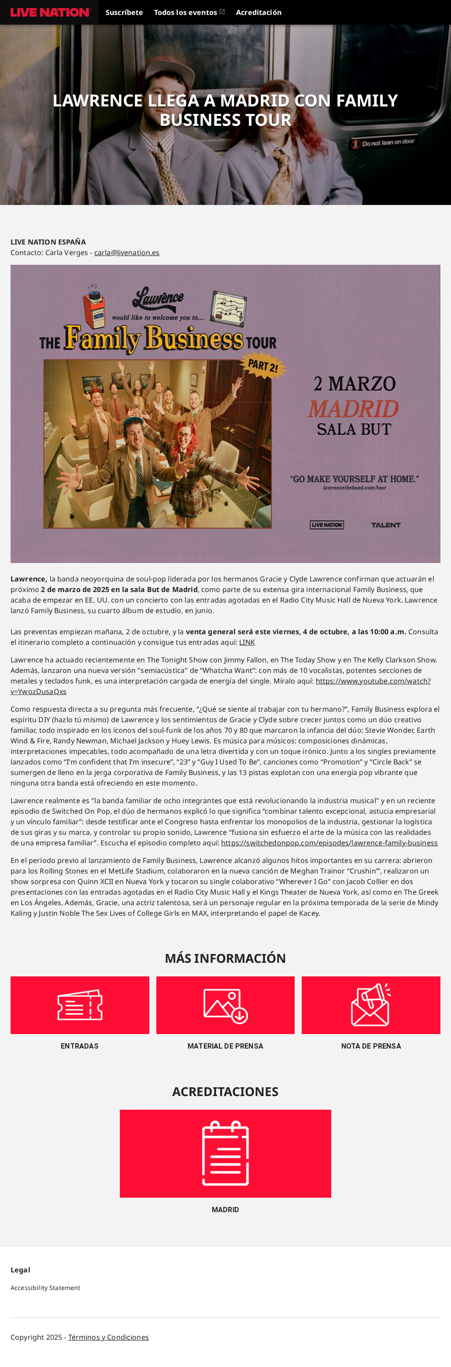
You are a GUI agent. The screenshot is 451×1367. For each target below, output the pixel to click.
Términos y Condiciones (108, 1337)
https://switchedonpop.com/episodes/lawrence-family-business (329, 843)
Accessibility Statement (45, 1287)
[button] (49, 12)
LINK (247, 642)
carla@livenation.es (127, 252)
